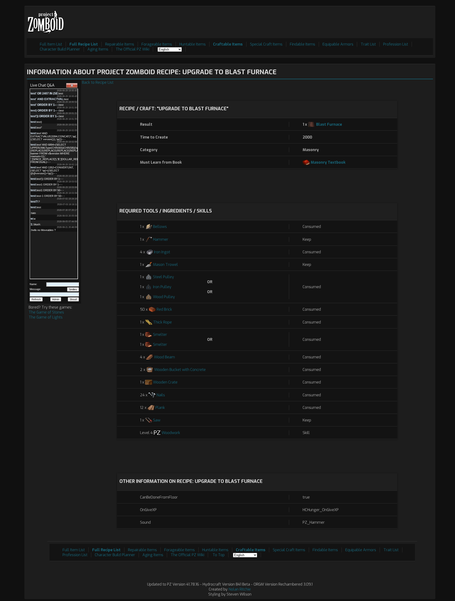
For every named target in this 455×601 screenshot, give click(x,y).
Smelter (160, 334)
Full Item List (51, 44)
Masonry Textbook (328, 162)
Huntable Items (192, 44)
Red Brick (164, 309)
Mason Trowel (165, 264)
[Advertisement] (346, 19)
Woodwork (171, 432)
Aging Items (97, 49)
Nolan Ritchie (239, 589)
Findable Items (302, 44)
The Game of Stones (46, 312)
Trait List (368, 44)
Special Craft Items (266, 44)
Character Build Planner (60, 49)
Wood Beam (164, 357)
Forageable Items (156, 44)
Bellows (160, 226)
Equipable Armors (338, 44)
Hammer (160, 239)
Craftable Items (228, 44)
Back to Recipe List (98, 82)
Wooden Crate (165, 382)
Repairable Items (119, 44)
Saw (156, 420)
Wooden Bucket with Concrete (180, 369)
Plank (160, 407)
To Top (219, 554)
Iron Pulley (162, 286)
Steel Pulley (163, 276)
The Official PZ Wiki (132, 49)
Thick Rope (162, 322)
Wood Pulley (164, 296)
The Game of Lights (46, 317)
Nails (160, 395)
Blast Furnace (329, 124)
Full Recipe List (83, 44)
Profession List (395, 44)
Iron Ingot (162, 252)
